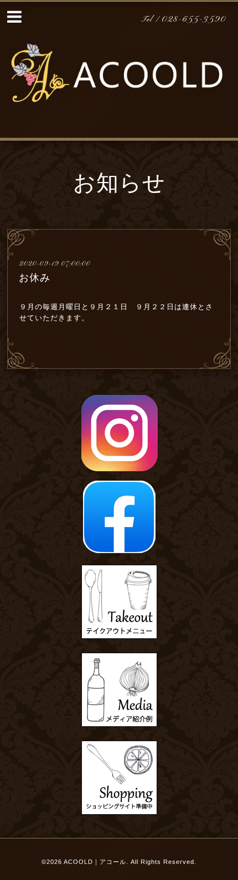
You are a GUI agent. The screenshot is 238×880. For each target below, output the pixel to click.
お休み (34, 277)
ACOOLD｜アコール (95, 861)
